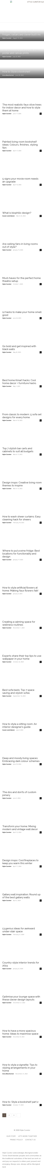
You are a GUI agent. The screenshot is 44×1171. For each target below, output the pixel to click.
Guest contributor (8, 216)
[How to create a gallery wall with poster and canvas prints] (22, 50)
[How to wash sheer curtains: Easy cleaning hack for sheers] (22, 504)
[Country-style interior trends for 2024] (22, 950)
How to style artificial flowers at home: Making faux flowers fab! (20, 589)
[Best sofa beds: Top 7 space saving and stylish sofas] (22, 677)
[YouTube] (33, 1145)
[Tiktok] (27, 1145)
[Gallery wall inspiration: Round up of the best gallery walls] (22, 881)
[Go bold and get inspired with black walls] (22, 333)
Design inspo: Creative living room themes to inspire (22, 484)
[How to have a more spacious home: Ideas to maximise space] (22, 1018)
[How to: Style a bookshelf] (22, 69)
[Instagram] (11, 1145)
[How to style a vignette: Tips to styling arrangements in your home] (22, 1052)
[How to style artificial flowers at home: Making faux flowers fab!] (22, 575)
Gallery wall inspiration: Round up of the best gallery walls (21, 896)
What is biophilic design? (16, 212)
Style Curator (6, 113)
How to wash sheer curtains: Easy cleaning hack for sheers (21, 518)
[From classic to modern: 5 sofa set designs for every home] (22, 401)
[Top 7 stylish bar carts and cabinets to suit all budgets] (22, 435)
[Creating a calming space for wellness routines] (22, 609)
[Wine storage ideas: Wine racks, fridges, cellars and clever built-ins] (22, 31)
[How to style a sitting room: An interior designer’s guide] (22, 711)
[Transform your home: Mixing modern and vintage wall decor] (22, 813)
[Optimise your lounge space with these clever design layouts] (22, 984)
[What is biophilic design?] (22, 200)
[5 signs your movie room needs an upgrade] (22, 166)
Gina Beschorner (8, 1074)
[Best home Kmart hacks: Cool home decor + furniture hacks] (22, 367)
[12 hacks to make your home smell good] (22, 299)
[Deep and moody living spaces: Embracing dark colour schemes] (22, 745)
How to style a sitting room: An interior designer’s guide (19, 725)
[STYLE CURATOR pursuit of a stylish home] (22, 11)
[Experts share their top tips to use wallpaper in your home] (22, 643)
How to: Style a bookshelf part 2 (20, 1101)
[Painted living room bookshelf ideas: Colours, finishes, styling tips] (22, 129)
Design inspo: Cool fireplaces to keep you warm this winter (20, 862)
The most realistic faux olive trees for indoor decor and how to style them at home (21, 107)
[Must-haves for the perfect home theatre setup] (22, 265)
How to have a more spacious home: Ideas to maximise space (20, 1032)
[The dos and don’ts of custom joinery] (22, 779)
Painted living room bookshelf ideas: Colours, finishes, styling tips (20, 144)
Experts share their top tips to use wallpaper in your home (21, 657)
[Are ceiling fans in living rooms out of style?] (22, 231)
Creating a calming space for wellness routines (18, 623)
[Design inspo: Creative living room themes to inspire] (22, 469)
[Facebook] (17, 1145)
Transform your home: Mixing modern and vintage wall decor (20, 828)
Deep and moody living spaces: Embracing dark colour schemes (21, 759)
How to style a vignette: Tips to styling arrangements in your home (19, 1067)
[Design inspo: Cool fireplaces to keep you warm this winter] (22, 847)
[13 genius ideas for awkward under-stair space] (22, 916)
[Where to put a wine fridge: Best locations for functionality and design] (22, 538)
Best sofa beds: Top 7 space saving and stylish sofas (18, 691)
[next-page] (19, 1115)
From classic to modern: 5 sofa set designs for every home (21, 416)
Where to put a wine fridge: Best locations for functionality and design (21, 553)
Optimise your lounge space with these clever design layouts (21, 998)
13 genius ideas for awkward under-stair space (18, 930)
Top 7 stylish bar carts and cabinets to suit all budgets (17, 450)
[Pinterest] (22, 1145)
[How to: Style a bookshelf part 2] (22, 1089)
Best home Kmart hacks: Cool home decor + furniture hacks (19, 382)
